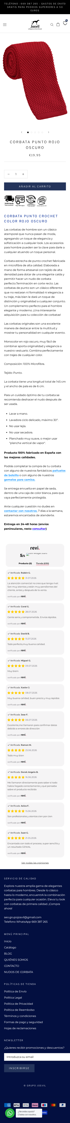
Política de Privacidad (18, 1003)
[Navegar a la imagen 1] (28, 132)
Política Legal (13, 997)
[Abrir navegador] (4, 24)
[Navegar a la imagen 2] (31, 132)
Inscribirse (19, 1068)
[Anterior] (21, 132)
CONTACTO (11, 966)
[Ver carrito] (58, 24)
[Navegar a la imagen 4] (38, 132)
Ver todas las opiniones (35, 862)
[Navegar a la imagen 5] (42, 132)
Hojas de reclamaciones (20, 1028)
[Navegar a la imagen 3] (35, 132)
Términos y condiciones (20, 1016)
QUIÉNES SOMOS (16, 959)
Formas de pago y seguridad (23, 1022)
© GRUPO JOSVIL (35, 1085)
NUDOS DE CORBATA (18, 972)
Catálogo (10, 947)
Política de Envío (15, 991)
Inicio (7, 941)
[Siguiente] (48, 132)
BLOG (8, 953)
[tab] (25, 563)
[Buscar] (52, 24)
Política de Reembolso (19, 1010)
